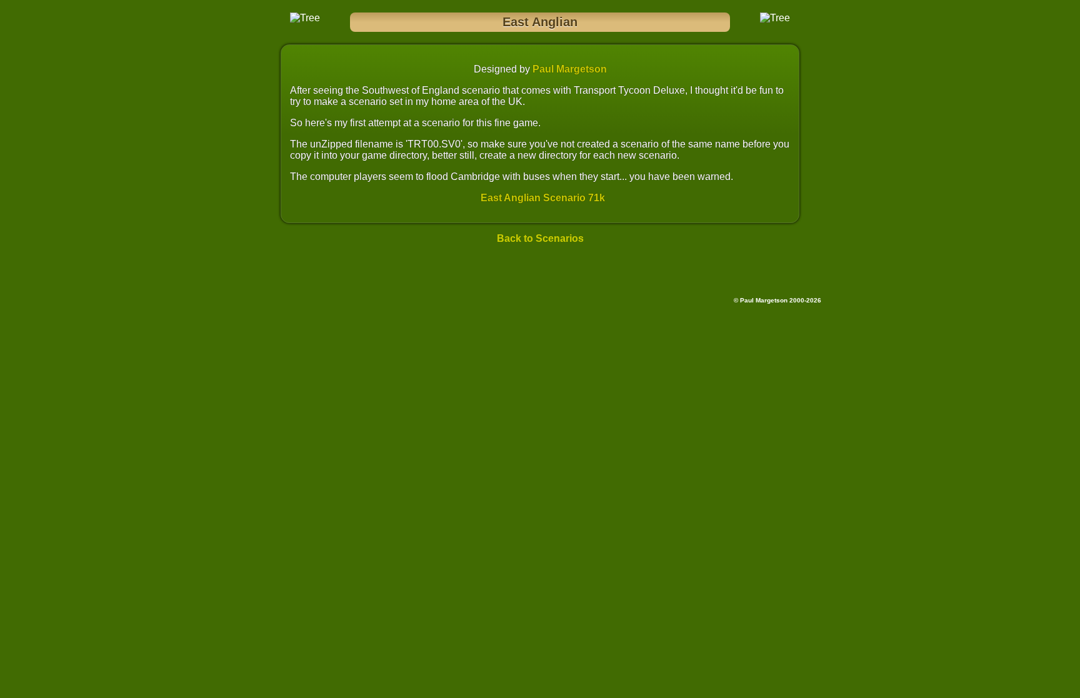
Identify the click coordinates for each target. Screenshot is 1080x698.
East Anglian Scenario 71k (543, 197)
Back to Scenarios (540, 238)
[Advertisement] (540, 273)
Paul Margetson (569, 69)
